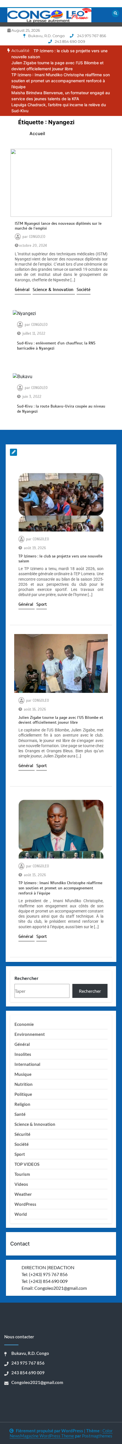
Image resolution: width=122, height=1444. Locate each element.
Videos (21, 1184)
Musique (22, 1074)
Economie (24, 1024)
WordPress (25, 1204)
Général (23, 289)
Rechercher (26, 978)
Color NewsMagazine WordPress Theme (61, 1433)
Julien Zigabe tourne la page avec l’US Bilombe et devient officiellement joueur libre (60, 720)
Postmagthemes (97, 1435)
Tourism (22, 1174)
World (20, 1214)
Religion (22, 1104)
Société (84, 289)
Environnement (29, 1034)
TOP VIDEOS (26, 1164)
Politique (23, 1094)
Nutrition (23, 1084)
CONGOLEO (37, 236)
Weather (23, 1194)
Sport (41, 604)
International (27, 1064)
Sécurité (22, 1134)
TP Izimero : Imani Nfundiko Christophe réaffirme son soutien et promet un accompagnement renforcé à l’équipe (60, 80)
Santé (20, 1114)
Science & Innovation (54, 289)
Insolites (22, 1054)
